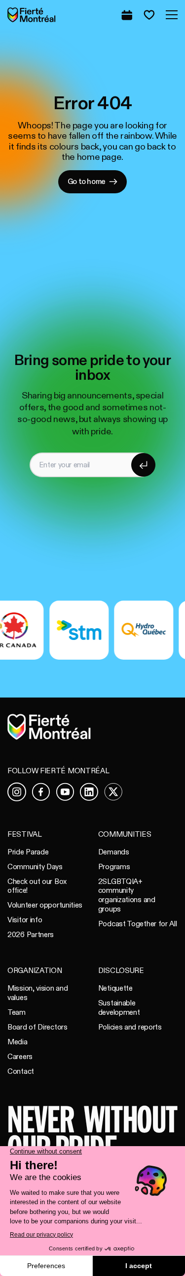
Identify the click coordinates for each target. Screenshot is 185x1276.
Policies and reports (130, 1027)
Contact (20, 1071)
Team (16, 1012)
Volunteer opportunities (44, 905)
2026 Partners (30, 935)
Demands (113, 852)
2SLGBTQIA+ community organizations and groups (126, 895)
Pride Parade (27, 852)
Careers (20, 1057)
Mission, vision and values (37, 993)
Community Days (35, 867)
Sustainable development (119, 1007)
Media (17, 1042)
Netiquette (115, 988)
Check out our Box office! (37, 886)
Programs (114, 867)
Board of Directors (37, 1027)
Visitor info (24, 920)
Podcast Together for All (137, 924)
